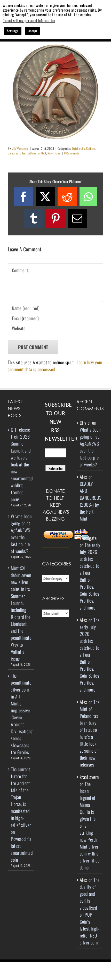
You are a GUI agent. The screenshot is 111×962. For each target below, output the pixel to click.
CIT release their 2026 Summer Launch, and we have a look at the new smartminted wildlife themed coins (21, 464)
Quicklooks (78, 148)
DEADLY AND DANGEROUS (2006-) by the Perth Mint (90, 501)
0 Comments (71, 153)
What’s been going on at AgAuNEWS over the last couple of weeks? (21, 533)
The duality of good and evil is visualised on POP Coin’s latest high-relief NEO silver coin (90, 911)
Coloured (13, 153)
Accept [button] (32, 30)
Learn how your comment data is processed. (55, 366)
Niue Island (54, 153)
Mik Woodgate (20, 148)
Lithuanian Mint (37, 153)
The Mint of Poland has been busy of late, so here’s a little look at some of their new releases (90, 733)
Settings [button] (12, 30)
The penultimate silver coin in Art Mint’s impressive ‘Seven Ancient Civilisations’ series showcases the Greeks (21, 713)
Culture (90, 148)
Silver (23, 153)
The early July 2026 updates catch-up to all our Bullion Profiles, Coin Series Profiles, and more (90, 576)
